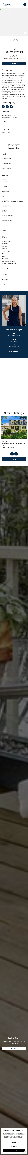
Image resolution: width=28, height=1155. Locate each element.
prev (12, 39)
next (16, 39)
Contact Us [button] (14, 1048)
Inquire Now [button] (14, 63)
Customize (14, 1146)
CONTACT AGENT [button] (14, 351)
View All (14, 459)
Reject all (14, 1142)
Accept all (14, 1150)
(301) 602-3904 (14, 341)
